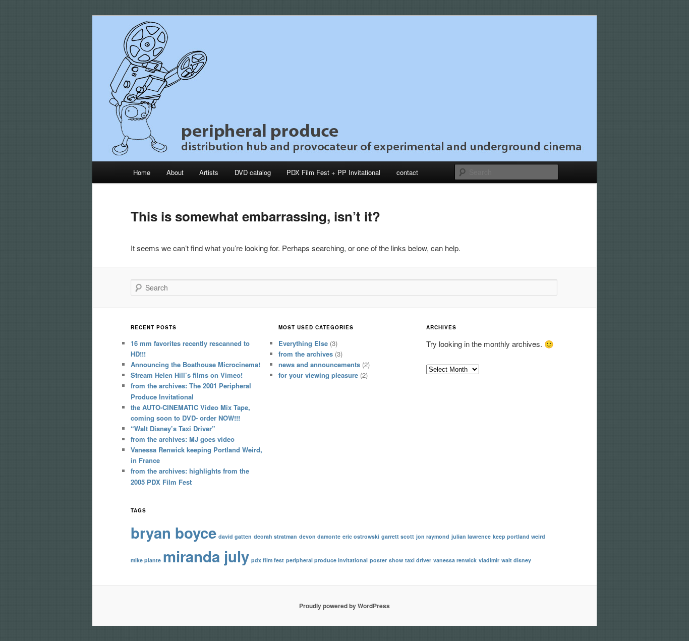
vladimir (489, 560)
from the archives (305, 354)
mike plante (146, 560)
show (396, 560)
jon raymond (432, 536)
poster (378, 560)
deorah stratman (275, 536)
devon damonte (319, 536)
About (175, 172)
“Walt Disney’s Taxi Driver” (173, 428)
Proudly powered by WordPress (344, 605)
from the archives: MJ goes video (183, 439)
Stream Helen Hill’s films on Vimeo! (187, 375)
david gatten (235, 536)
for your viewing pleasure (318, 375)
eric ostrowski (360, 536)
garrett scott (397, 536)
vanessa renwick (455, 560)
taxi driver (418, 560)
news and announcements (319, 364)
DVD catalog (253, 172)
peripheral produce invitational (327, 560)
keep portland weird (519, 536)
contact (407, 172)
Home (141, 172)
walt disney (516, 560)
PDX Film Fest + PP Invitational (333, 172)
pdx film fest (267, 560)
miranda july (206, 556)
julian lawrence (471, 536)
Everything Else (303, 343)
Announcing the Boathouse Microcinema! (195, 364)
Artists (208, 172)
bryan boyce (173, 532)
